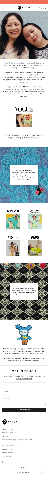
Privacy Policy (7, 453)
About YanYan (7, 429)
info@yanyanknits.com (24, 378)
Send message (24, 410)
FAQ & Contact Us (9, 433)
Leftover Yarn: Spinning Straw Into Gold (17, 440)
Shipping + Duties (8, 446)
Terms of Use (7, 456)
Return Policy (7, 449)
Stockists (5, 436)
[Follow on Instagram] (3, 462)
